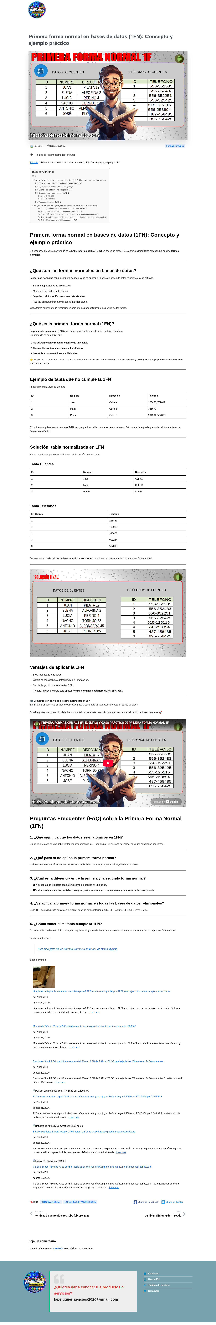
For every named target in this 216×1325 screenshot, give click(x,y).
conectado (57, 1248)
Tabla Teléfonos (49, 199)
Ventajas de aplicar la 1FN (49, 202)
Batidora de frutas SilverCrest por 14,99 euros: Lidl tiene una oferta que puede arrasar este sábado (84, 1131)
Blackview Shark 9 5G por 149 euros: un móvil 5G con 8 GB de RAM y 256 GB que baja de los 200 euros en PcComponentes (98, 1061)
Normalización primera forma (80, 1202)
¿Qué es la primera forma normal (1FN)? (55, 186)
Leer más (94, 1012)
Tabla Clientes (48, 196)
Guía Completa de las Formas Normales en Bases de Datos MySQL (77, 949)
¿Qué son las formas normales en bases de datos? (60, 183)
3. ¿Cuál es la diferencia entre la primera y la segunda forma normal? (70, 214)
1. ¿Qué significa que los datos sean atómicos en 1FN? (65, 208)
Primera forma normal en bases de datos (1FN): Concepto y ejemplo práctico (70, 180)
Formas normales (175, 146)
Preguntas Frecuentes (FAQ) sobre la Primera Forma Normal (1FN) (65, 205)
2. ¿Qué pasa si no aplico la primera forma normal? (63, 211)
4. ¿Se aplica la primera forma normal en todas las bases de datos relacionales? (75, 217)
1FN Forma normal (50, 1202)
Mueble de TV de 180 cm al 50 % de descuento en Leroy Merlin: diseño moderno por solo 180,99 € (84, 1026)
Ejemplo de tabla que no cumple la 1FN (55, 190)
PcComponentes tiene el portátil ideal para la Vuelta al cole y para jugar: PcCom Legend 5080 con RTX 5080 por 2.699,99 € (97, 1096)
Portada (34, 162)
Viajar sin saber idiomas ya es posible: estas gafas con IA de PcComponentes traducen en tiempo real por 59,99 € (92, 1167)
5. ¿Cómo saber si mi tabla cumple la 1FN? (60, 220)
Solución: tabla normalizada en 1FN (53, 193)
